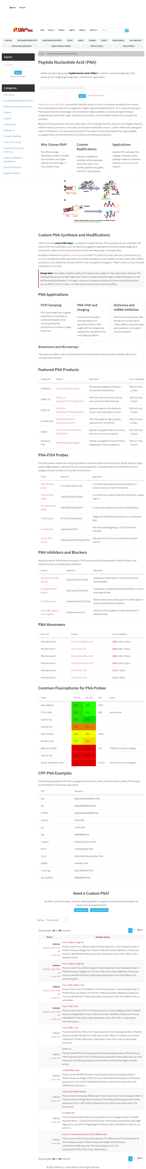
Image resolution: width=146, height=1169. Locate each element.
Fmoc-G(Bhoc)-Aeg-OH (73, 963)
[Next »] (140, 930)
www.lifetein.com (74, 1167)
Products (61, 30)
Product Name (103, 937)
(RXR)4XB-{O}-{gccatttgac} (68, 442)
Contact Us (93, 30)
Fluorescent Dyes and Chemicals (21, 46)
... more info (55, 955)
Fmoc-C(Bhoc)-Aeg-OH (73, 942)
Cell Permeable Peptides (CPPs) (27, 40)
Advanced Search (18, 76)
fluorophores (74, 255)
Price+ (50, 937)
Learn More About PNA (99, 910)
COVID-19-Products (97, 46)
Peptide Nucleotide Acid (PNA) (52, 40)
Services (50, 30)
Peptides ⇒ (9, 130)
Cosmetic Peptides (118, 40)
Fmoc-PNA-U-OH (79, 670)
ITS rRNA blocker (48, 601)
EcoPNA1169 (47, 529)
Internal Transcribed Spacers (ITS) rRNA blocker (84, 1134)
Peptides (104, 40)
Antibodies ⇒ (10, 124)
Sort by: (40, 920)
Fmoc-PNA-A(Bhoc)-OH (82, 641)
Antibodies (92, 40)
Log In (23, 7)
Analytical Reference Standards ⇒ (13, 159)
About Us (82, 30)
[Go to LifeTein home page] (23, 30)
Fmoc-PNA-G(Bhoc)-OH (82, 656)
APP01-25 (66, 1048)
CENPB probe (47, 518)
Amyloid (80, 40)
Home (14, 7)
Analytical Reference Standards (61, 46)
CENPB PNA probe (71, 1070)
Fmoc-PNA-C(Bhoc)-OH (82, 663)
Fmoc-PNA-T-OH (78, 648)
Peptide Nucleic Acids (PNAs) (51, 104)
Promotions (8, 40)
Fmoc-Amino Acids (135, 40)
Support (71, 30)
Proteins (70, 40)
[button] (142, 1158)
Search (18, 73)
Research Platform (128, 46)
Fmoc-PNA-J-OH (78, 677)
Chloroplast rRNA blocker (68, 388)
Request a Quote (81, 910)
